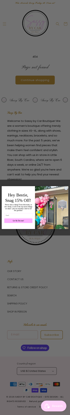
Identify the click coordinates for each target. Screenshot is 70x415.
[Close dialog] (66, 188)
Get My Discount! (18, 220)
